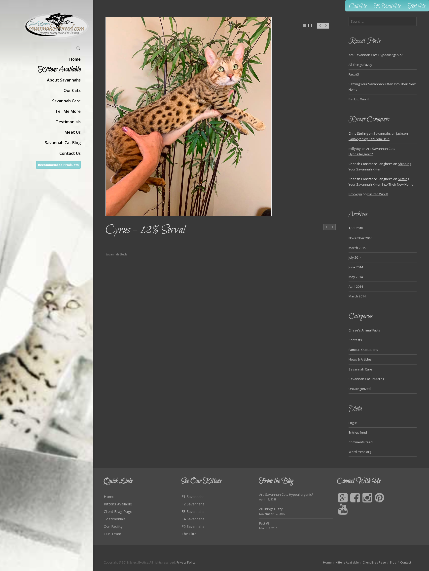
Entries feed (358, 432)
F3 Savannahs (193, 511)
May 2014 (356, 277)
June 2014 (356, 267)
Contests (355, 340)
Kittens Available (118, 503)
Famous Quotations (363, 349)
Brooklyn (355, 194)
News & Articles (360, 359)
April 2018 (356, 228)
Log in (353, 422)
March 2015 (357, 247)
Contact (405, 562)
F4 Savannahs (193, 518)
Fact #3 (354, 74)
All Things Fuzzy (360, 64)
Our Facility (113, 526)
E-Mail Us (387, 6)
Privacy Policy (186, 562)
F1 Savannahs (193, 496)
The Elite (189, 533)
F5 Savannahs (193, 526)
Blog (393, 562)
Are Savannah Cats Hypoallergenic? (375, 55)
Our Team (112, 533)
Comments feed (361, 442)
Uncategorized (360, 388)
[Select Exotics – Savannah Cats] (56, 26)
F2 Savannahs (193, 503)
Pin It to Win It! (359, 99)
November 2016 (360, 238)
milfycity (355, 148)
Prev (320, 28)
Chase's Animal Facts (364, 330)
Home (109, 496)
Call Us (357, 6)
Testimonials (115, 518)
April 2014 (356, 286)
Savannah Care (360, 369)
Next (326, 28)
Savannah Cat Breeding (366, 379)
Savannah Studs (116, 254)
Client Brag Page (118, 511)
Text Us (416, 6)
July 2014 (355, 257)
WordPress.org (360, 451)
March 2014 (357, 296)
